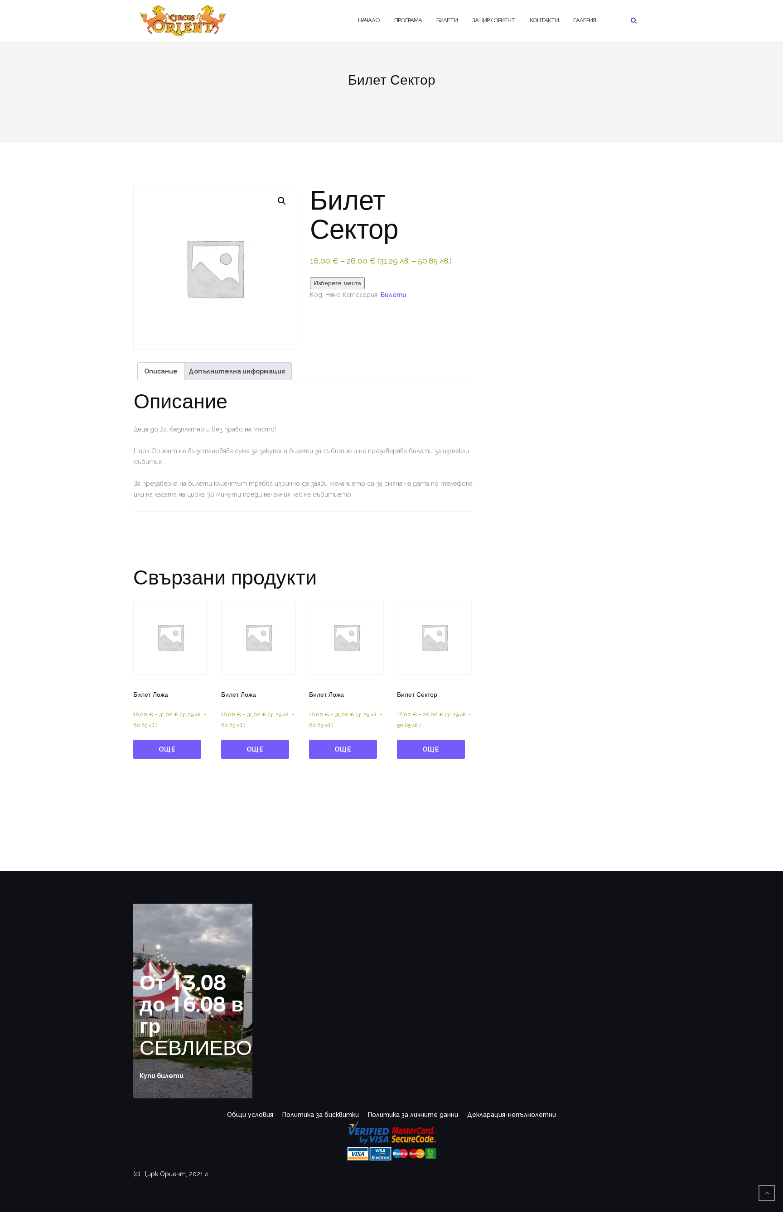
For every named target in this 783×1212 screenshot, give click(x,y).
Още (167, 749)
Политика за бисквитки (320, 1114)
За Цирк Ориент (493, 20)
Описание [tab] (161, 371)
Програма (408, 20)
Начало (369, 20)
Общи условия (250, 1114)
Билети (447, 20)
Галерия (584, 20)
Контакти (544, 20)
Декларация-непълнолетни (511, 1114)
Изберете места (337, 283)
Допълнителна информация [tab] (236, 371)
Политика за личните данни (413, 1114)
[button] (282, 201)
